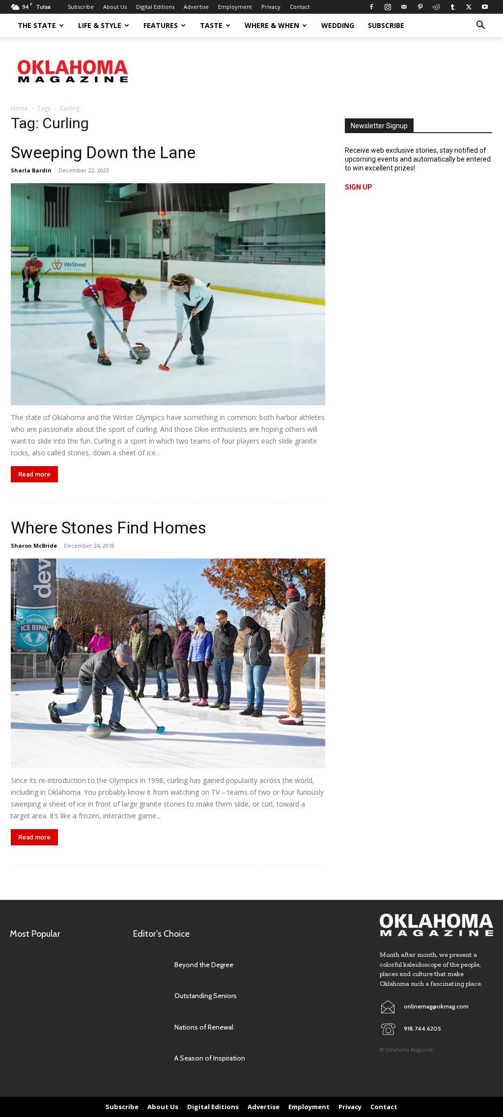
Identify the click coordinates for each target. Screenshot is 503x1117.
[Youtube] (484, 7)
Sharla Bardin (31, 170)
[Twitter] (468, 7)
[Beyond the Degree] (150, 965)
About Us (115, 6)
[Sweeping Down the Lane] (168, 294)
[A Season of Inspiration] (150, 1058)
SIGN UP (358, 187)
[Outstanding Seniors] (150, 996)
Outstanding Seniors (205, 995)
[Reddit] (436, 7)
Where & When (272, 25)
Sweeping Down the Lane (103, 152)
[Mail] (403, 7)
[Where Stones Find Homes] (168, 663)
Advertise (196, 6)
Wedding (337, 25)
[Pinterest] (420, 7)
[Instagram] (387, 7)
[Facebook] (371, 7)
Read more (34, 474)
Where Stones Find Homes (108, 527)
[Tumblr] (452, 7)
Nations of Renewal (203, 1027)
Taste (211, 25)
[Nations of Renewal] (150, 1027)
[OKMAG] (436, 925)
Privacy (270, 6)
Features (160, 25)
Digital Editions (155, 6)
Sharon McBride (34, 545)
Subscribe (81, 6)
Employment (235, 6)
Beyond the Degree (203, 964)
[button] (480, 26)
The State (37, 25)
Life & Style (99, 25)
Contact (300, 6)
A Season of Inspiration (209, 1058)
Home (19, 108)
